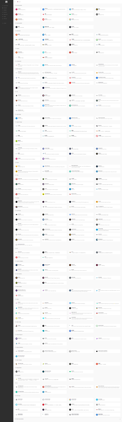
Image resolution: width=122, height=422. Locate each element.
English (19, 1)
